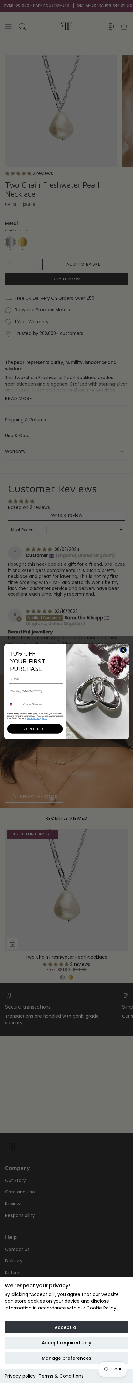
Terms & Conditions (61, 1376)
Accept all (67, 1327)
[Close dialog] (123, 650)
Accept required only (66, 1342)
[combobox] (14, 704)
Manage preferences (66, 1358)
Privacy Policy (33, 718)
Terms (44, 718)
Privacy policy (20, 1376)
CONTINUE (35, 729)
